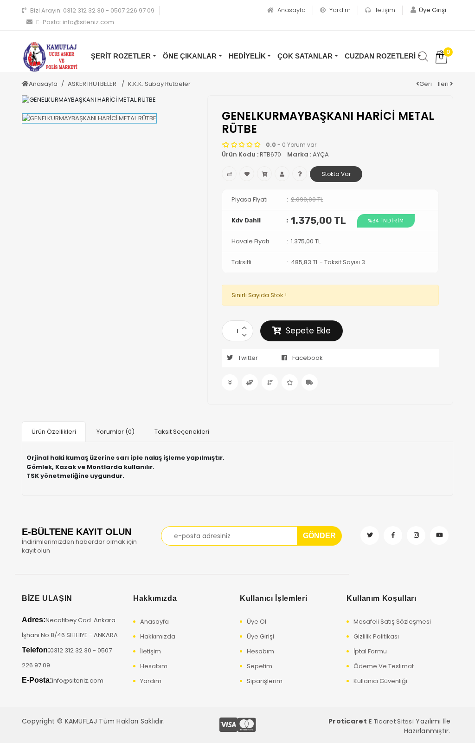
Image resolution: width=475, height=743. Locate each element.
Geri (425, 83)
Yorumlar (115, 431)
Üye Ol (256, 621)
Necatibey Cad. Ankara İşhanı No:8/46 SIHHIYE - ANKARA (70, 627)
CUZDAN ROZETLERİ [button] (380, 56)
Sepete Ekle (308, 330)
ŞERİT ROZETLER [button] (121, 56)
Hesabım (153, 666)
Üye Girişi (260, 636)
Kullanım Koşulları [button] (382, 598)
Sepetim (259, 666)
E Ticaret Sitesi (391, 721)
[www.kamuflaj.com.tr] (50, 57)
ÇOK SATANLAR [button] (305, 56)
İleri (444, 83)
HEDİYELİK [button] (247, 56)
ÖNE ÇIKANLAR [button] (190, 56)
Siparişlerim (264, 681)
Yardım (339, 10)
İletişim (383, 10)
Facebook (307, 357)
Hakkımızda (157, 636)
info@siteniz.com (75, 22)
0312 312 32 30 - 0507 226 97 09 (92, 10)
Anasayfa (291, 10)
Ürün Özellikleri (54, 431)
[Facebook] (393, 535)
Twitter (248, 357)
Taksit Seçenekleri (181, 431)
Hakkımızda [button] (155, 598)
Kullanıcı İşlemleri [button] (273, 598)
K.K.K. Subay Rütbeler (159, 83)
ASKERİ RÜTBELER (93, 83)
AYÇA (321, 154)
